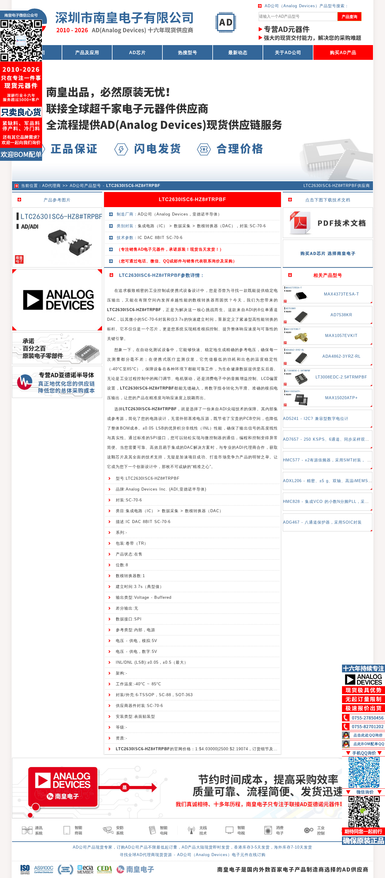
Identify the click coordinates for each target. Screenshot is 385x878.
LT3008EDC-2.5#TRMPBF (341, 377)
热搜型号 (187, 52)
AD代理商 (51, 185)
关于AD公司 (288, 52)
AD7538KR (341, 315)
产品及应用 (87, 52)
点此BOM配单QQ (368, 744)
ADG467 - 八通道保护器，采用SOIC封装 (322, 522)
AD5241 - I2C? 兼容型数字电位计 (316, 418)
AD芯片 (137, 52)
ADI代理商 (246, 447)
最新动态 (238, 52)
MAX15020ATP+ (341, 398)
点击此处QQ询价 (368, 735)
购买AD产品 (343, 52)
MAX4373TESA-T (341, 294)
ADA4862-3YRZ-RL (341, 356)
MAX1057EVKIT (341, 335)
